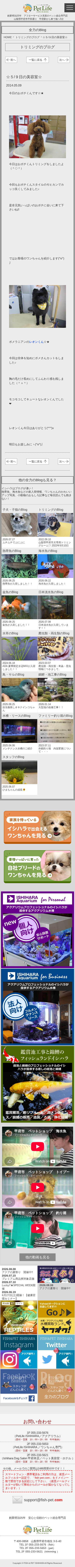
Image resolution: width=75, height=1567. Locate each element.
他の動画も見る (37, 1257)
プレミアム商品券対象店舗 (18, 1278)
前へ (13, 59)
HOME (8, 37)
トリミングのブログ (27, 37)
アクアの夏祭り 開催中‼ (17, 1272)
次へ (62, 59)
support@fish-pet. (43, 1500)
